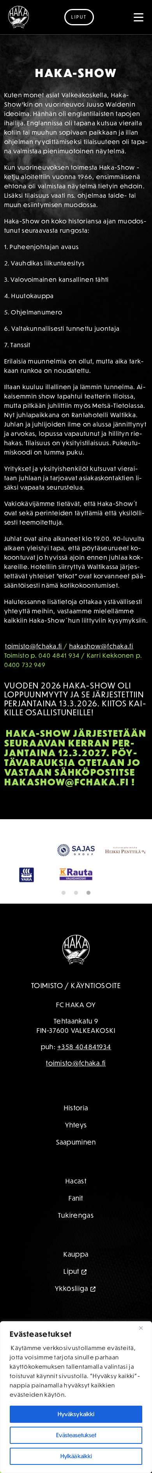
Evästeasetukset (76, 1435)
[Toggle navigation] (138, 17)
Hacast (76, 1181)
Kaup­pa (76, 1254)
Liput (79, 17)
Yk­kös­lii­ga (71, 1288)
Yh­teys (76, 1125)
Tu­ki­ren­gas (76, 1215)
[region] (76, 1397)
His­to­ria (76, 1108)
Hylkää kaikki (76, 1456)
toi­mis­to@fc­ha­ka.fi (33, 646)
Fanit (76, 1198)
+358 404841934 (84, 1047)
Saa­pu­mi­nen (76, 1142)
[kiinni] (143, 1328)
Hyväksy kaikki (76, 1414)
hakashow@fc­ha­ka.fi (101, 646)
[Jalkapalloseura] (18, 17)
